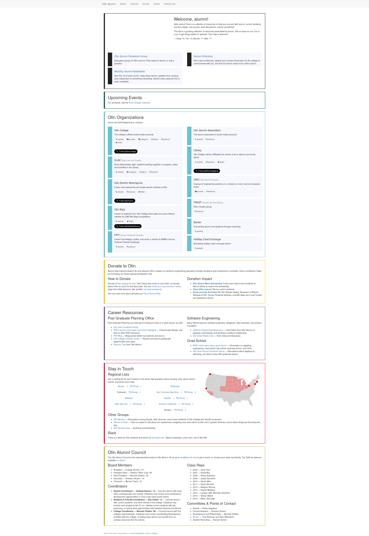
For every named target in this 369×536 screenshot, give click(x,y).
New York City (121, 403)
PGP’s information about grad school (209, 345)
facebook (166, 139)
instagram (144, 139)
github (155, 139)
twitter (119, 142)
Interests (134, 3)
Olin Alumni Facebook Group (130, 56)
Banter (142, 505)
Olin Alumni (109, 4)
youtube (132, 139)
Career (157, 3)
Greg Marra (139, 533)
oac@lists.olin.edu (188, 457)
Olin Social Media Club (203, 335)
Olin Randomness (122, 427)
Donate (146, 3)
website (120, 139)
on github (120, 460)
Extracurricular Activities (205, 292)
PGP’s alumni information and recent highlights (135, 330)
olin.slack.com (158, 437)
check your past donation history (166, 286)
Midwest (128, 398)
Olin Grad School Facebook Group (208, 351)
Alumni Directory (203, 56)
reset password (154, 289)
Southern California (167, 403)
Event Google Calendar (139, 102)
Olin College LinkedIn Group (126, 338)
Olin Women (119, 419)
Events (123, 3)
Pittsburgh (175, 386)
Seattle (167, 398)
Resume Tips (120, 344)
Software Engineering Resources (208, 330)
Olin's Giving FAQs (151, 293)
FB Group (134, 386)
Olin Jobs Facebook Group (126, 327)
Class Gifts (198, 289)
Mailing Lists (170, 3)
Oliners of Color (121, 422)
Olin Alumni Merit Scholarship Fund (210, 283)
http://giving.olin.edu (126, 283)
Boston (121, 386)
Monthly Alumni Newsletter (129, 71)
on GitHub (154, 533)
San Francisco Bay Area (168, 392)
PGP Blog (118, 335)
